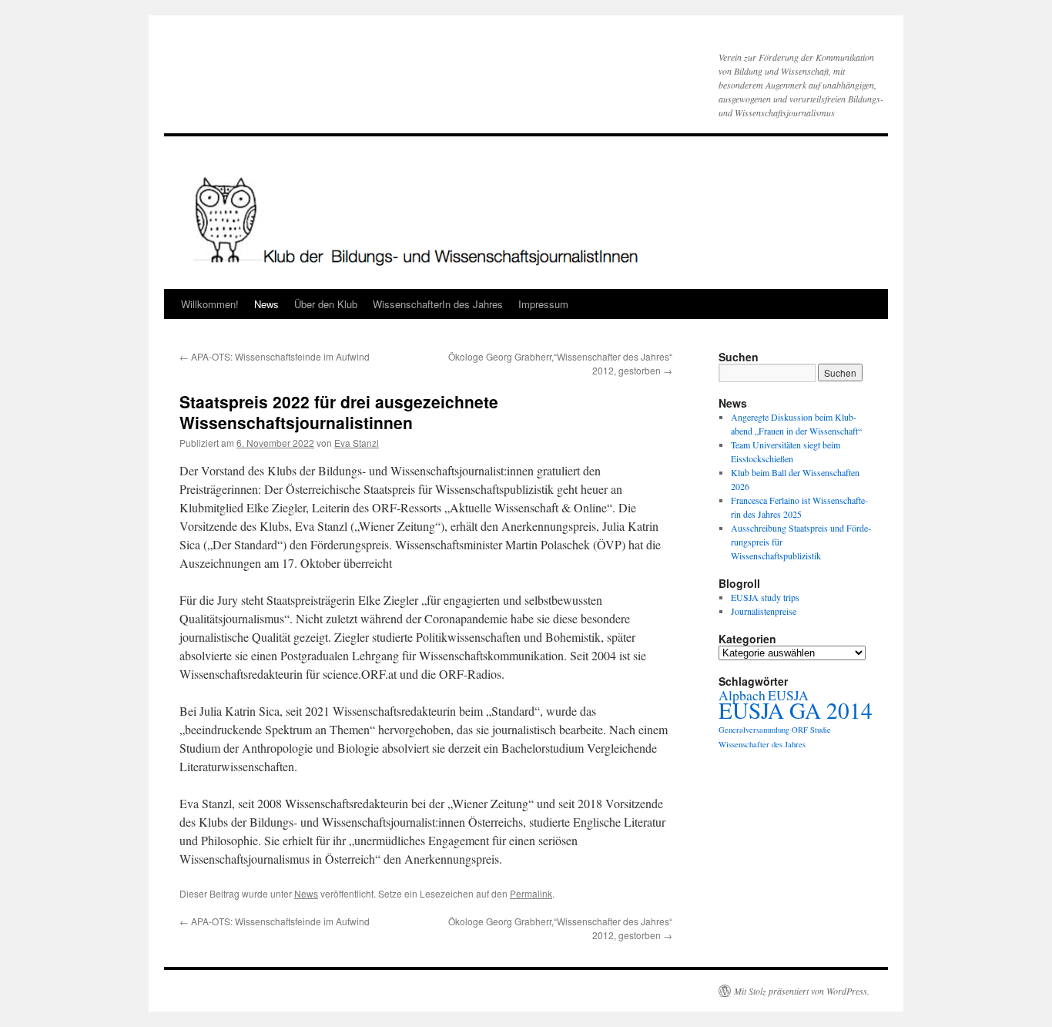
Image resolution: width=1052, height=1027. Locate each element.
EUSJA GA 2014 (796, 710)
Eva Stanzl (356, 442)
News (266, 304)
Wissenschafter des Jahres (762, 744)
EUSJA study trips (765, 597)
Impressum (543, 304)
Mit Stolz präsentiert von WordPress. (801, 991)
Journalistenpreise (763, 611)
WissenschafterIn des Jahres (438, 304)
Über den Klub (325, 304)
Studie (820, 729)
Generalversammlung (754, 729)
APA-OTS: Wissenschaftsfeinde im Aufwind (274, 356)
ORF (800, 729)
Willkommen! (210, 304)
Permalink (531, 893)
